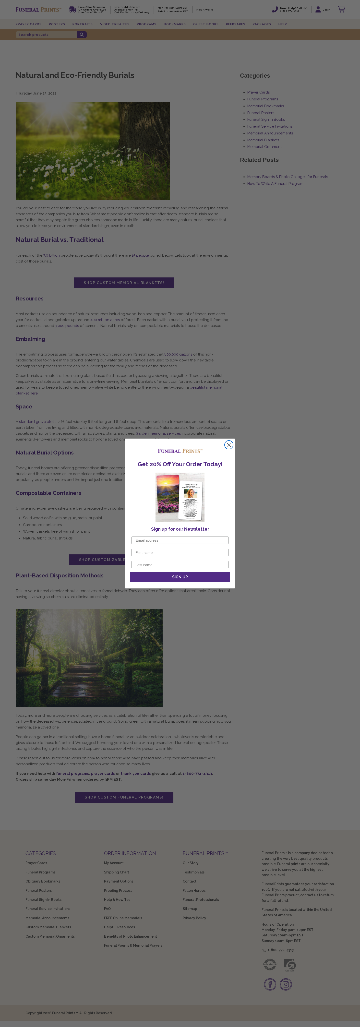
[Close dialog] (229, 445)
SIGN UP (180, 577)
